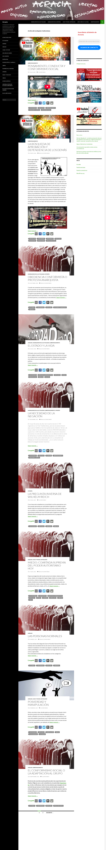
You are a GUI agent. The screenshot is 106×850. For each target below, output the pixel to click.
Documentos (5, 56)
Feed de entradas (81, 167)
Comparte (31, 103)
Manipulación (49, 732)
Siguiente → (49, 812)
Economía (48, 455)
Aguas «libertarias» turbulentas (84, 144)
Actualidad (5, 40)
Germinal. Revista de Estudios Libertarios (7, 85)
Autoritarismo (33, 595)
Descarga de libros (7, 53)
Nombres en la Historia (8, 68)
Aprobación (32, 238)
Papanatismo (41, 240)
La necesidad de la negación (41, 414)
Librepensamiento (95, 21)
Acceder (79, 164)
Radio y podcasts (6, 74)
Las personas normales (45, 636)
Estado (64, 375)
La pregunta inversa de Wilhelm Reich (45, 495)
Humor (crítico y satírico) (8, 62)
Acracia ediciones (6, 37)
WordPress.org (80, 173)
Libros (4, 65)
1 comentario (41, 72)
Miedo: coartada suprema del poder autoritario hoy (47, 565)
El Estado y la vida (41, 345)
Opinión (47, 274)
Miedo (30, 599)
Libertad (60, 597)
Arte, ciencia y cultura (83, 21)
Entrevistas (5, 59)
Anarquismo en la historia (54, 21)
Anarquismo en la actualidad (38, 21)
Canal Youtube (6, 49)
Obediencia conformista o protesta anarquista (47, 278)
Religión (47, 377)
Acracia (5, 22)
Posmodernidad (33, 734)
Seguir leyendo (33, 100)
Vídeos (4, 78)
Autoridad (32, 307)
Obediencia (32, 309)
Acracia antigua (6, 81)
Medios (57, 732)
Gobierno (45, 597)
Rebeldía (41, 377)
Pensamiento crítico (34, 109)
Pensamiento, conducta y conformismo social (46, 67)
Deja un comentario (44, 153)
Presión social (32, 377)
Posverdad (42, 734)
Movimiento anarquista (60, 307)
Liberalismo (53, 597)
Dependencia (50, 238)
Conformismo (32, 107)
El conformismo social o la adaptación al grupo (46, 772)
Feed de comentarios (82, 170)
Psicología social (46, 109)
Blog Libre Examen (6, 93)
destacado (41, 107)
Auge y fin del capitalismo (69, 21)
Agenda (4, 43)
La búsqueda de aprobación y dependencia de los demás (47, 147)
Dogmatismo (32, 240)
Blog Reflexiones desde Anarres (8, 89)
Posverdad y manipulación (38, 703)
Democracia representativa (45, 375)
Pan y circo (79, 135)
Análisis (30, 342)
